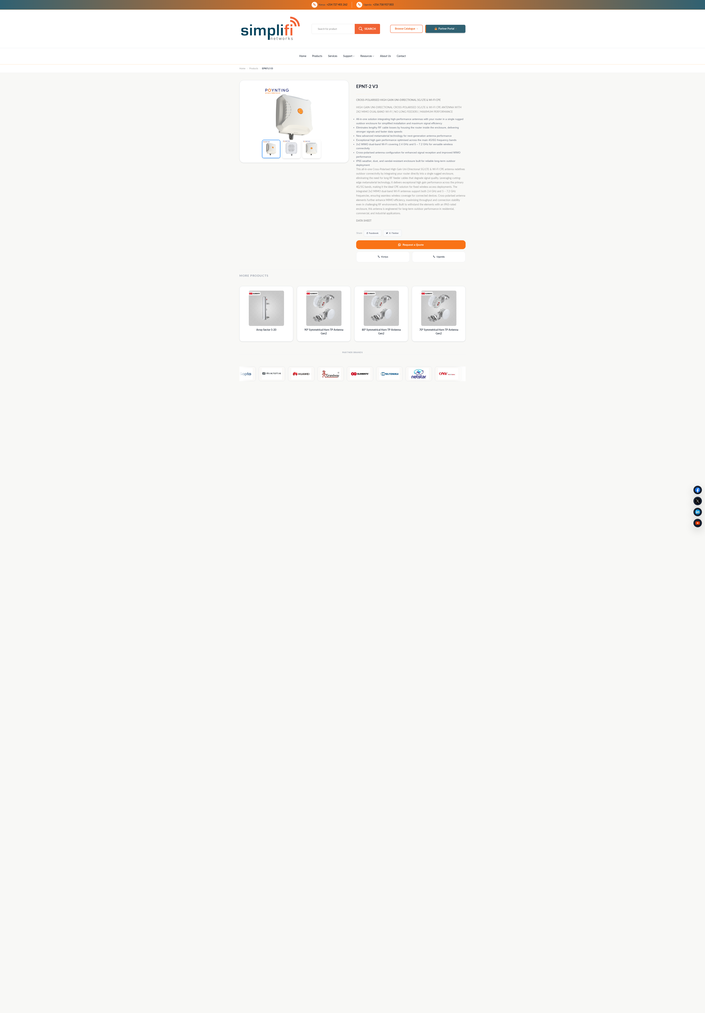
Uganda (441, 257)
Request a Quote (413, 244)
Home (302, 56)
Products (317, 56)
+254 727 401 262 (337, 4)
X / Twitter (394, 233)
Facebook (373, 233)
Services (332, 56)
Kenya (384, 257)
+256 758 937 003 (383, 4)
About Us (385, 56)
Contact (401, 56)
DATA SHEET (363, 221)
